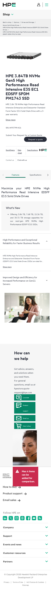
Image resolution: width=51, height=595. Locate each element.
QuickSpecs (10, 150)
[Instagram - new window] (16, 518)
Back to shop (7, 22)
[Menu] (46, 4)
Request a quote (35, 139)
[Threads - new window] (22, 518)
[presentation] (48, 175)
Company (8, 527)
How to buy (27, 426)
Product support (25, 408)
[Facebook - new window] (28, 518)
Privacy (6, 582)
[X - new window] (11, 518)
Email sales (9, 500)
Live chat (26, 397)
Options (16, 22)
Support (7, 536)
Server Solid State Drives (11, 25)
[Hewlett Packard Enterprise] (9, 4)
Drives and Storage (28, 22)
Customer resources (14, 553)
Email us (26, 418)
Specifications (32, 150)
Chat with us (22, 160)
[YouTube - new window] (34, 518)
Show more (10, 119)
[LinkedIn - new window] (5, 518)
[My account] (38, 4)
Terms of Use (18, 582)
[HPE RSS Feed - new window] (40, 518)
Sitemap (25, 585)
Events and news (12, 544)
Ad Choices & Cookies (35, 582)
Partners (7, 561)
